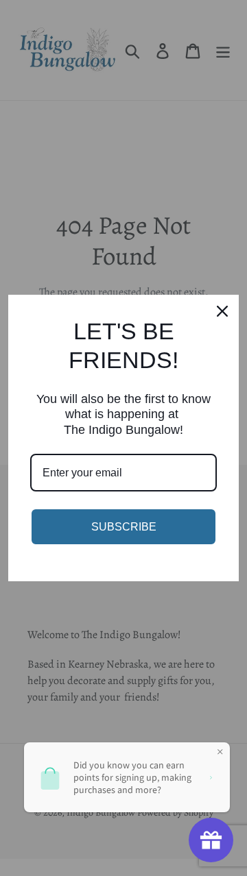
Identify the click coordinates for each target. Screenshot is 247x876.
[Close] (222, 311)
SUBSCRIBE (123, 527)
